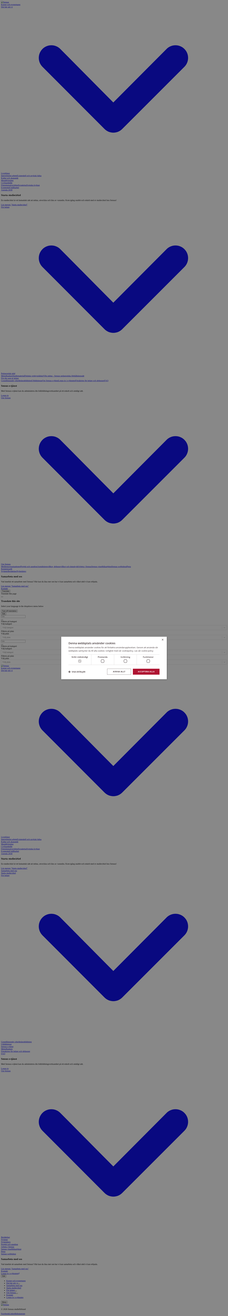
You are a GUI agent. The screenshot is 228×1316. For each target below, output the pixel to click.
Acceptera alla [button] (146, 671)
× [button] (162, 640)
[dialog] (114, 658)
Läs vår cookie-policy (143, 650)
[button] (76, 672)
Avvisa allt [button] (119, 671)
